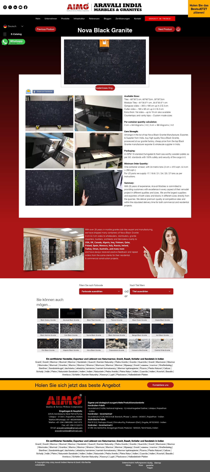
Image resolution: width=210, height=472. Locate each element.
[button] (13, 34)
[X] (10, 7)
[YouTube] (20, 7)
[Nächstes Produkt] (178, 29)
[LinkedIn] (15, 7)
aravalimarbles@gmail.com (69, 428)
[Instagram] (5, 7)
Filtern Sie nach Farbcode (91, 285)
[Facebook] (25, 7)
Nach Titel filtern (137, 285)
